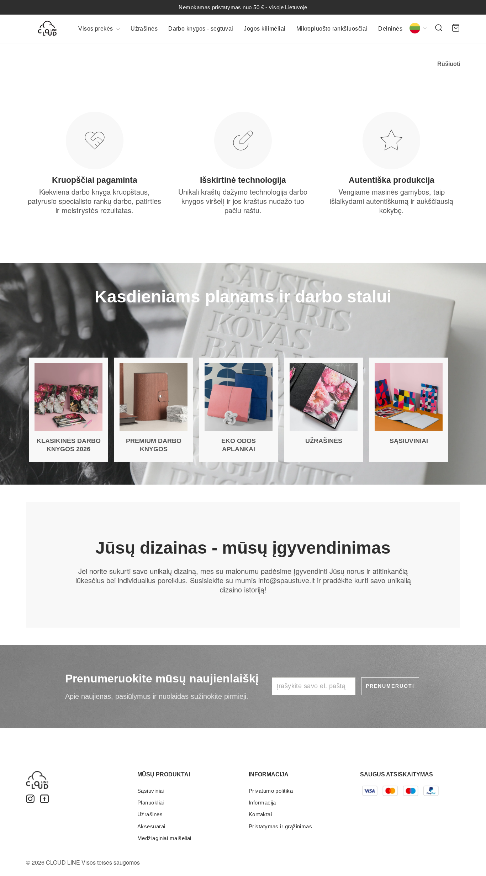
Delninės (390, 29)
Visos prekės (96, 29)
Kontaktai (260, 814)
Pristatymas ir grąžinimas (280, 826)
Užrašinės (144, 29)
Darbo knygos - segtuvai (200, 29)
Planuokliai (150, 803)
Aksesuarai (151, 826)
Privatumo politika (271, 791)
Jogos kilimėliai (264, 29)
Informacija (262, 803)
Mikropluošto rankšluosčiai (332, 29)
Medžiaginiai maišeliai (164, 838)
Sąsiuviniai (150, 791)
